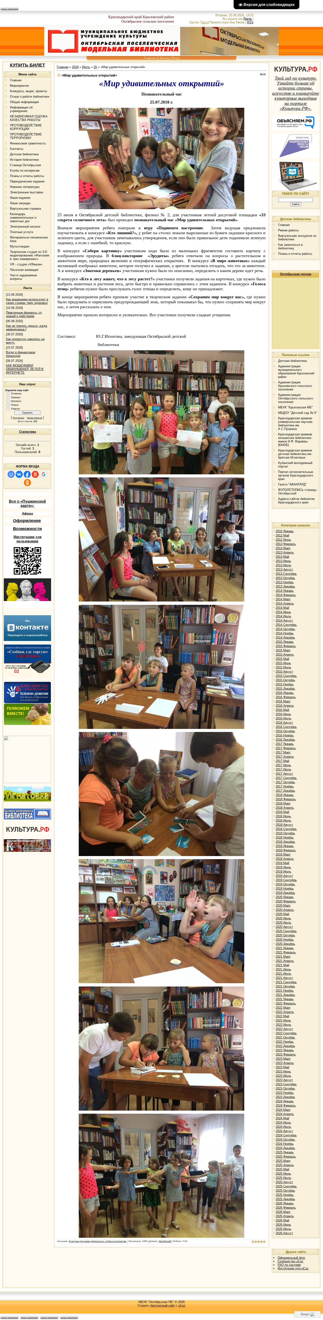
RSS (250, 22)
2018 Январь (285, 795)
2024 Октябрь (285, 1139)
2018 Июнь (283, 816)
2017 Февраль (286, 748)
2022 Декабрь (285, 1046)
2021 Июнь (283, 969)
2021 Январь (285, 948)
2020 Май (282, 914)
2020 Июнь (283, 918)
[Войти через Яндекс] (35, 474)
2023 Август (284, 1080)
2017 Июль (283, 769)
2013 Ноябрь (285, 582)
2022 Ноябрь (285, 1041)
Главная (150, 58)
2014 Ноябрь (285, 633)
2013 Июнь (283, 561)
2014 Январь (285, 591)
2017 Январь (285, 744)
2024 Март (283, 1110)
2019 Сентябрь (286, 880)
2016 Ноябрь (285, 735)
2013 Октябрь (285, 578)
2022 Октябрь (285, 1037)
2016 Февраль (286, 697)
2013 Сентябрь (286, 574)
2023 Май (282, 1067)
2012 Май (282, 535)
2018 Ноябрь (285, 837)
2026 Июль (283, 1229)
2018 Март (283, 803)
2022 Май (282, 1016)
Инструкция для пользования (27, 539)
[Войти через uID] (11, 474)
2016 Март (283, 701)
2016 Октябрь (285, 731)
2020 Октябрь (285, 935)
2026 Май (282, 1220)
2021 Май (282, 965)
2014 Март (283, 599)
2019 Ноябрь (285, 888)
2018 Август (284, 825)
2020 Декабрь (285, 944)
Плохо (14, 404)
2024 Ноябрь (285, 1144)
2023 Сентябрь (286, 1084)
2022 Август (284, 1029)
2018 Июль (283, 820)
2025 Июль (283, 1178)
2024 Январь (285, 1101)
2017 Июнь (283, 765)
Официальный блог (291, 1257)
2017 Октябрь (285, 782)
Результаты (18, 418)
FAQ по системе (289, 1265)
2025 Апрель (285, 1165)
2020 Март (283, 905)
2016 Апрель (285, 705)
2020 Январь (285, 897)
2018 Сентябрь (286, 829)
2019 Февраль (286, 850)
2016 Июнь (283, 714)
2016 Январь (285, 693)
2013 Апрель (285, 552)
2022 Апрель (285, 1012)
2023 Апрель (285, 1063)
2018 (75, 67)
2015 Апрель (285, 654)
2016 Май (282, 710)
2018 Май (282, 812)
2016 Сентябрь (286, 727)
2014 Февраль (286, 595)
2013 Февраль (286, 544)
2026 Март (283, 1212)
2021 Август (284, 978)
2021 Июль (283, 973)
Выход (164, 58)
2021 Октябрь (285, 986)
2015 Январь (285, 642)
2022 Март (283, 1007)
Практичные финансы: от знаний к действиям (24, 314)
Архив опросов (34, 418)
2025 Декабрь (285, 1199)
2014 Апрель (285, 603)
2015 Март (283, 650)
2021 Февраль (286, 952)
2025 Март (283, 1161)
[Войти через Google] (43, 474)
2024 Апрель (285, 1114)
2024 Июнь (283, 1122)
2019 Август (284, 876)
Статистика (27, 431)
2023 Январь (285, 1050)
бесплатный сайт (162, 1305)
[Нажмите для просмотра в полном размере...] (161, 207)
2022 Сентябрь (286, 1033)
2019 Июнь (283, 867)
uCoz (181, 1305)
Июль (86, 67)
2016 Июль (283, 718)
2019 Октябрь (285, 884)
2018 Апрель (285, 807)
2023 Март (283, 1058)
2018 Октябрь (285, 833)
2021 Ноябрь (285, 990)
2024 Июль (283, 1127)
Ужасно (15, 408)
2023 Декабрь (285, 1097)
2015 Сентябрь (286, 676)
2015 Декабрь (285, 688)
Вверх (305, 1314)
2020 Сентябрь (286, 931)
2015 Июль (283, 667)
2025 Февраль (286, 1156)
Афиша (27, 513)
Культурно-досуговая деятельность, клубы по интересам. (98, 1241)
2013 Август (284, 569)
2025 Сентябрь (286, 1186)
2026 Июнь (283, 1224)
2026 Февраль (286, 1207)
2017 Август (284, 773)
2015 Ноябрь (285, 684)
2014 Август (284, 620)
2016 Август (284, 722)
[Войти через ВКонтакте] (19, 474)
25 (95, 67)
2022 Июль (283, 1024)
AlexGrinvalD (165, 1241)
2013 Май (282, 556)
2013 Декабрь (285, 586)
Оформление (27, 520)
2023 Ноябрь (285, 1093)
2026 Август (284, 1233)
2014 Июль (283, 616)
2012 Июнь (283, 539)
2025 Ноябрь (285, 1195)
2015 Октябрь (285, 680)
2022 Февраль (286, 1003)
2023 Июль (283, 1076)
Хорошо (15, 397)
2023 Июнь (283, 1071)
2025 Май (282, 1169)
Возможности (27, 528)
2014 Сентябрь (286, 625)
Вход (175, 58)
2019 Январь (285, 846)
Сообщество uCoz (290, 1261)
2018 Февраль (286, 799)
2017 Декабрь (285, 790)
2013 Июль (283, 565)
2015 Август (284, 671)
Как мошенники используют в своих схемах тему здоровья (27, 301)
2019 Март (283, 854)
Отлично (16, 393)
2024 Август (284, 1131)
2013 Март (283, 548)
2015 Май (282, 659)
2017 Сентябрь (286, 778)
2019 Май (282, 863)
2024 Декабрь (285, 1148)
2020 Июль (283, 922)
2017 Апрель (285, 756)
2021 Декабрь (285, 995)
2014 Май (282, 608)
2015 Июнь (283, 663)
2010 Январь (285, 531)
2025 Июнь (283, 1173)
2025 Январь (285, 1152)
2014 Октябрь (285, 629)
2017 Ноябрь (285, 786)
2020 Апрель (285, 910)
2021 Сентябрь (286, 982)
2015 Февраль (286, 646)
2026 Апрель (285, 1216)
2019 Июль (283, 871)
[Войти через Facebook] (27, 474)
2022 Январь (285, 999)
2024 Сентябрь (286, 1135)
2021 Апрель (285, 961)
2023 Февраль (286, 1054)
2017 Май (282, 761)
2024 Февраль (286, 1105)
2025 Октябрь (285, 1190)
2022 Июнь (283, 1020)
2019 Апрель (285, 859)
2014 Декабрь (285, 637)
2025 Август (284, 1182)
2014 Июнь (283, 612)
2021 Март (283, 956)
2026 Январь (285, 1203)
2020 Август (284, 927)
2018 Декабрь (285, 842)
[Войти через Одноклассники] (27, 482)
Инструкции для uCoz (293, 1268)
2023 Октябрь (285, 1088)
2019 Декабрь (285, 893)
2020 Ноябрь (285, 939)
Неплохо (16, 401)
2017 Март (283, 752)
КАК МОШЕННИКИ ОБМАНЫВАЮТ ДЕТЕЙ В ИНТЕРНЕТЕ (25, 369)
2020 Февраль (286, 901)
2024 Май (282, 1118)
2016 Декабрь (285, 739)
